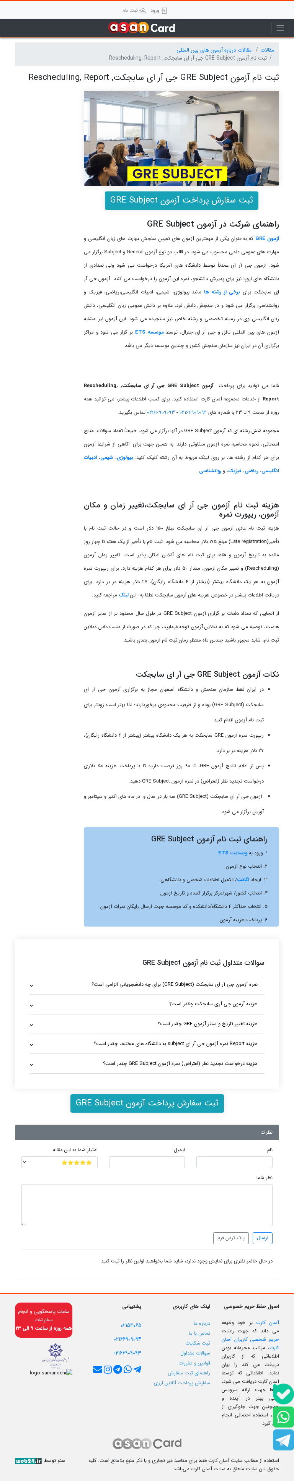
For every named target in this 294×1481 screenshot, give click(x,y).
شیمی (106, 458)
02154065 (131, 1325)
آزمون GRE (267, 239)
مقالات (267, 50)
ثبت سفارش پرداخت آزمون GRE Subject (181, 200)
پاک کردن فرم (231, 1238)
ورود (155, 10)
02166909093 (160, 412)
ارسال (262, 1238)
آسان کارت (267, 1323)
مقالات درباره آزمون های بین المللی (214, 50)
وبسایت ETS (232, 853)
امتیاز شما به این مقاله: (75, 1150)
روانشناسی (210, 471)
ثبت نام (130, 10)
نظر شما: (264, 1178)
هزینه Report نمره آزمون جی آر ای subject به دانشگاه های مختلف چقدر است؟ (176, 1044)
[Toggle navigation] (280, 28)
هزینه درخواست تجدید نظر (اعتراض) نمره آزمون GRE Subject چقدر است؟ (180, 1064)
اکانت (243, 880)
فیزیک (235, 471)
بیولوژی (125, 458)
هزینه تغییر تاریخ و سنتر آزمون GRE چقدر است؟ (208, 1024)
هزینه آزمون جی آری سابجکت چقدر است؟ (213, 1004)
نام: (269, 1150)
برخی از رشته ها (222, 292)
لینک (124, 595)
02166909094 (192, 412)
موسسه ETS (149, 332)
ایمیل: (179, 1150)
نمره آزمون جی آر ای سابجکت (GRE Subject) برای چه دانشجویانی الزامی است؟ (174, 984)
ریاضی (251, 471)
